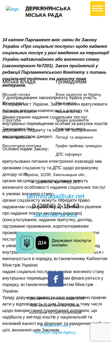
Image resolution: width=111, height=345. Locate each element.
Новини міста (67, 111)
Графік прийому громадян (79, 146)
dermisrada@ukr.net (55, 196)
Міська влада (19, 82)
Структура (11, 120)
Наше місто (66, 103)
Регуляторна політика (21, 146)
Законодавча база (18, 128)
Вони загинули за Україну (78, 94)
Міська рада (13, 103)
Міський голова (16, 94)
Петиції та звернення (74, 137)
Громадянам (71, 82)
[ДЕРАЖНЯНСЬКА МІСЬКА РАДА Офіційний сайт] (13, 9)
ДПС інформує (69, 154)
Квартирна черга (70, 128)
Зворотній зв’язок (55, 215)
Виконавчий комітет (19, 111)
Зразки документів (72, 120)
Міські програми (16, 137)
